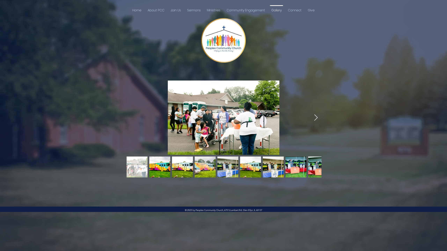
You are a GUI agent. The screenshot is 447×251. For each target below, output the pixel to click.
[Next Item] (316, 117)
